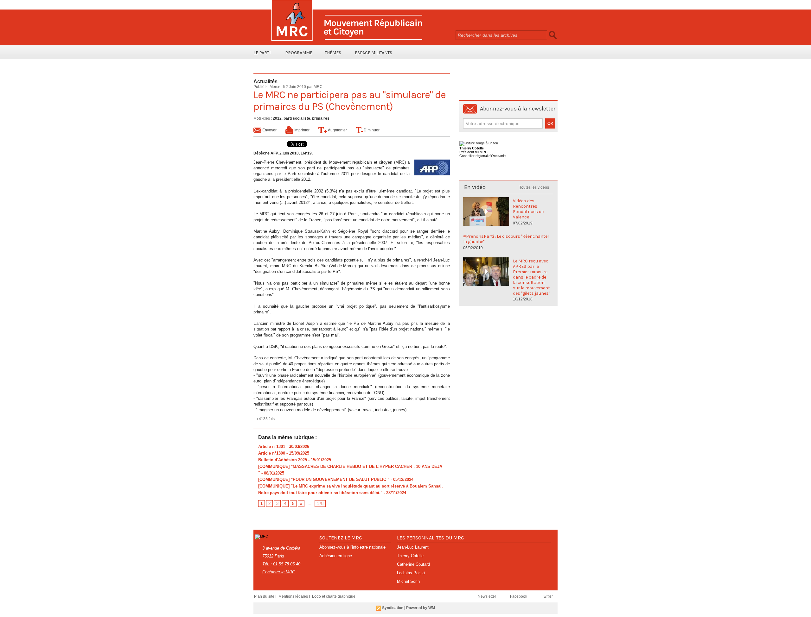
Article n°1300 (271, 453)
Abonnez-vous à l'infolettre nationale (352, 547)
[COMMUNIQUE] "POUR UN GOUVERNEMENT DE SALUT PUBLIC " (323, 479)
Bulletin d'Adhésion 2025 (282, 459)
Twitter (547, 596)
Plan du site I (265, 596)
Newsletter (487, 596)
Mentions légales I (294, 596)
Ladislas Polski (411, 572)
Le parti (262, 52)
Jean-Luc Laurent (413, 547)
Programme (298, 52)
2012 (277, 118)
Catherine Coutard (413, 564)
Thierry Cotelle (410, 555)
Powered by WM (420, 608)
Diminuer (371, 130)
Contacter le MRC (278, 572)
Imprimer (301, 130)
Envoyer (269, 130)
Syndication (392, 608)
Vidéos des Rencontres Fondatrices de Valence (528, 209)
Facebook (519, 596)
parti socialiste (297, 118)
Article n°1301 (271, 446)
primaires (320, 118)
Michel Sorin (408, 581)
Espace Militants (373, 52)
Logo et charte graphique (333, 596)
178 (320, 503)
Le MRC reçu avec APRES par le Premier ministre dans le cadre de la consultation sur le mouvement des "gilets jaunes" (531, 277)
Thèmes (333, 52)
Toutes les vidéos (534, 187)
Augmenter (337, 130)
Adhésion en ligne (335, 555)
